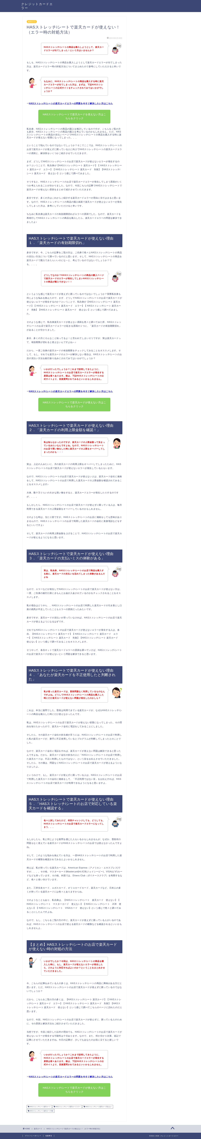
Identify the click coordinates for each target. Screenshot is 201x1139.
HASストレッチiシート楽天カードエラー (68, 1107)
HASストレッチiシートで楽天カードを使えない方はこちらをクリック (74, 116)
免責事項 (48, 1136)
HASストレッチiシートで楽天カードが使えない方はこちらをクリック (74, 404)
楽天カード (32, 21)
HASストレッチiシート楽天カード (40, 1107)
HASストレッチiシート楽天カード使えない (98, 1107)
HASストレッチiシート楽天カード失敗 (41, 1111)
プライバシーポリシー (33, 1136)
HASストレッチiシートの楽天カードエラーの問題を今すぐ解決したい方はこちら (71, 103)
